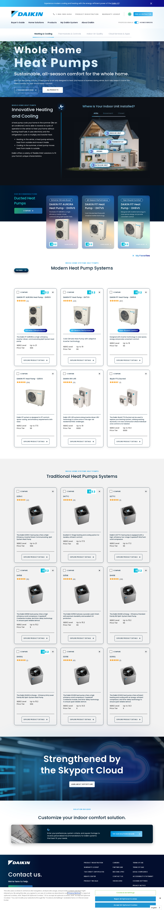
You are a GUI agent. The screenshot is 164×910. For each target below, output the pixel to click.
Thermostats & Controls (69, 33)
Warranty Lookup (91, 867)
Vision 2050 (117, 881)
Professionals (125, 22)
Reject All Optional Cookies (125, 899)
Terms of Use (138, 863)
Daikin (115, 3)
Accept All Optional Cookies (125, 905)
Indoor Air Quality (95, 33)
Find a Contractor (143, 14)
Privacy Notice (139, 885)
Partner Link (118, 867)
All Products (52, 90)
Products (52, 22)
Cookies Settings (140, 881)
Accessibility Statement (143, 876)
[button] (129, 14)
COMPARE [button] (27, 211)
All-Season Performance (82, 330)
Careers (116, 863)
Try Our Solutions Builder (123, 834)
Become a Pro (118, 872)
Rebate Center (90, 876)
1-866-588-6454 (64, 14)
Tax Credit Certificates (94, 872)
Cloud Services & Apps (119, 33)
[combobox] (156, 907)
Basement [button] (108, 113)
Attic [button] (96, 113)
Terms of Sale (138, 867)
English (154, 908)
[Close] (160, 898)
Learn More (69, 244)
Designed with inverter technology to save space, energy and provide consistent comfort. (133, 214)
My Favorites (143, 255)
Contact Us (118, 876)
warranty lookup (111, 14)
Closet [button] (121, 113)
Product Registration (87, 14)
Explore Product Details (34, 360)
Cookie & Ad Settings (125, 893)
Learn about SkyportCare (82, 784)
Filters (19, 270)
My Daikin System (69, 22)
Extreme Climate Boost (36, 330)
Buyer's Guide (18, 22)
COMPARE (24, 292)
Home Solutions (36, 22)
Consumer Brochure (24, 90)
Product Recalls (91, 881)
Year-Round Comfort (128, 330)
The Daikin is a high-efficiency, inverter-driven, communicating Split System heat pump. (60, 214)
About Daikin (88, 22)
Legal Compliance (140, 872)
